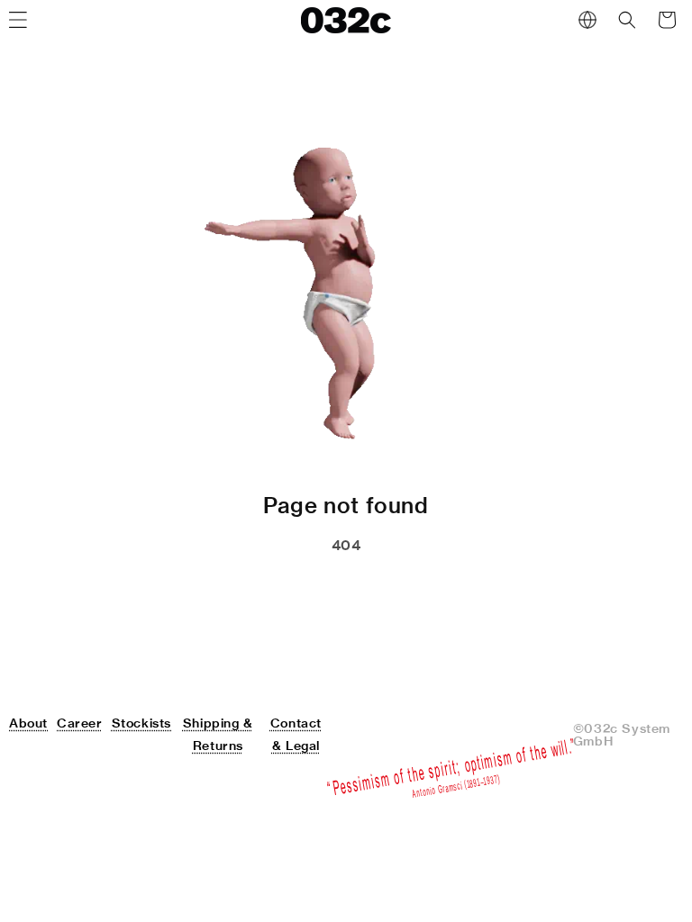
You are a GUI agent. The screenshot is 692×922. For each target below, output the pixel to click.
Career (80, 723)
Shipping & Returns (218, 734)
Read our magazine (425, 591)
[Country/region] (587, 20)
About (28, 723)
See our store (249, 591)
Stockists (141, 723)
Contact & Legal (296, 734)
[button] (627, 20)
